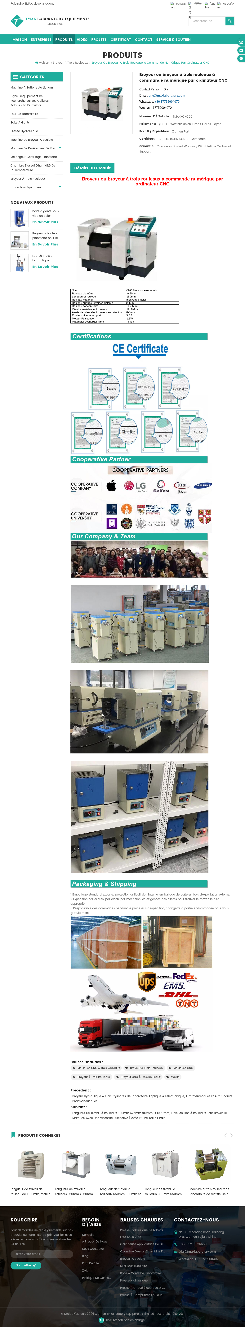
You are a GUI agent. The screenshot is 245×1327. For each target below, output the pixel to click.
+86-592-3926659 (193, 1244)
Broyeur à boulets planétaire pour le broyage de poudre (46, 236)
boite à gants (20, 122)
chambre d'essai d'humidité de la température (33, 168)
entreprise (41, 39)
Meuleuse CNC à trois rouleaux (99, 1068)
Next (231, 1135)
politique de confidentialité (96, 1278)
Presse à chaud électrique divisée (142, 1288)
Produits (64, 39)
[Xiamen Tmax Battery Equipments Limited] (50, 21)
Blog (85, 1256)
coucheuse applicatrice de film (142, 1244)
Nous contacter (93, 1249)
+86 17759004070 (207, 1259)
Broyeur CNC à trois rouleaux (141, 1077)
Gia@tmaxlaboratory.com (197, 1252)
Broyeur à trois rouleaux (146, 1068)
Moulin (175, 1077)
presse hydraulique (24, 131)
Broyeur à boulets (132, 1259)
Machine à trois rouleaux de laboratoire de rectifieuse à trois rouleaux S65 (165, 1192)
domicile (88, 1235)
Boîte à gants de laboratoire (140, 1273)
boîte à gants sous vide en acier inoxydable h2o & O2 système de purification (47, 213)
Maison (19, 39)
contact (143, 39)
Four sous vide (130, 1237)
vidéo (82, 39)
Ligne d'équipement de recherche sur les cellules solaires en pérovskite (30, 101)
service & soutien (173, 39)
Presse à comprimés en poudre (142, 1295)
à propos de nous (94, 1241)
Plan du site (90, 1263)
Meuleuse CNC (183, 1068)
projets (99, 39)
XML (84, 1270)
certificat (121, 39)
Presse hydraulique (134, 1280)
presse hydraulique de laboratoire (142, 1230)
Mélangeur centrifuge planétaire (34, 157)
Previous (226, 1135)
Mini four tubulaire (133, 1266)
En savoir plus (45, 222)
